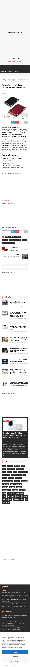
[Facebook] (12, 74)
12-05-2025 (12, 331)
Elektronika (23, 68)
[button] (27, 634)
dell (15, 472)
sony (3, 496)
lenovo (4, 481)
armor (12, 237)
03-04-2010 (4, 92)
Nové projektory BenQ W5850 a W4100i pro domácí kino (19, 360)
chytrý (9, 472)
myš (12, 484)
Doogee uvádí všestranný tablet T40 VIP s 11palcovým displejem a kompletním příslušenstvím (19, 383)
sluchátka (11, 493)
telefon (24, 496)
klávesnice (18, 478)
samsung (15, 490)
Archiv (10, 71)
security (22, 490)
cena (3, 472)
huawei (4, 478)
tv (26, 499)
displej (25, 472)
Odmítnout (15, 656)
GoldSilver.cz (7, 612)
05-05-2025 (12, 363)
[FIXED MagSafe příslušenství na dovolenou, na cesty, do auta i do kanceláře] (5, 302)
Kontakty (17, 71)
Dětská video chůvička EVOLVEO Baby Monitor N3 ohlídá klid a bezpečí (14, 435)
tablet (18, 496)
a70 (7, 237)
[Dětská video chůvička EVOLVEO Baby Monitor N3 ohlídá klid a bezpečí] (15, 424)
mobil (10, 481)
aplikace (17, 466)
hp (24, 475)
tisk (10, 499)
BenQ (3, 469)
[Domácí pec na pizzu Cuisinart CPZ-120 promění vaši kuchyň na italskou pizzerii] (5, 339)
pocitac (19, 487)
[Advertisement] (15, 15)
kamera (11, 478)
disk (18, 237)
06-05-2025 (12, 353)
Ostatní (3, 71)
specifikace (11, 496)
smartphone (19, 493)
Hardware (4, 68)
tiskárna (16, 499)
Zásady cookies (7, 665)
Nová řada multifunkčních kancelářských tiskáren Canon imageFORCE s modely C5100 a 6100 (18, 327)
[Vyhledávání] (15, 267)
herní (13, 475)
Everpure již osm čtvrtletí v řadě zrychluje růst (13, 603)
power (5, 243)
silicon (12, 243)
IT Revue (11, 92)
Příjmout (15, 652)
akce (3, 466)
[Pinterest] (17, 74)
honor (19, 475)
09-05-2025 (12, 342)
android (9, 466)
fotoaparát (5, 475)
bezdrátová (11, 469)
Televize (4, 499)
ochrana (5, 487)
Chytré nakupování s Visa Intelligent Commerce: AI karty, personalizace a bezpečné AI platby (19, 372)
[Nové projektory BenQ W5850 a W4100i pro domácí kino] (5, 361)
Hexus (7, 200)
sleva (4, 493)
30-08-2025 (12, 306)
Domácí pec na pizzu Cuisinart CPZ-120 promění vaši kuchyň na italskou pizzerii (19, 339)
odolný (17, 240)
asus (23, 466)
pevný (24, 240)
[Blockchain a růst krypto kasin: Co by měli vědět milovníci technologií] (5, 350)
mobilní (17, 481)
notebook (18, 484)
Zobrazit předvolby (15, 661)
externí (5, 240)
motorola (5, 484)
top (22, 499)
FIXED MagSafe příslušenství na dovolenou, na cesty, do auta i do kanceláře (19, 302)
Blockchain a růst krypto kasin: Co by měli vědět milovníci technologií (19, 350)
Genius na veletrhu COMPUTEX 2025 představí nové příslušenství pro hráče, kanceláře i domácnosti (18, 314)
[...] (4, 455)
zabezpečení (5, 502)
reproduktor (6, 490)
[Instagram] (15, 74)
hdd (11, 240)
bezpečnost (20, 469)
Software (13, 68)
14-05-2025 (12, 318)
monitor (24, 481)
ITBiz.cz (5, 587)
